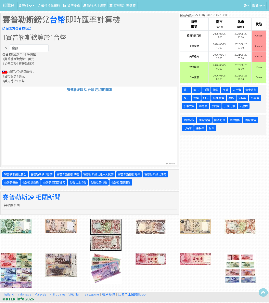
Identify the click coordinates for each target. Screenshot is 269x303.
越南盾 (203, 106)
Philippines (57, 294)
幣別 (25, 5)
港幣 (216, 90)
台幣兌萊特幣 (98, 182)
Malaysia (40, 294)
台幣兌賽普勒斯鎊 (18, 28)
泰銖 (231, 98)
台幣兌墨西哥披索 (54, 182)
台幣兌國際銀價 (121, 182)
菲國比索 (229, 106)
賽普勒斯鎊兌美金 (15, 174)
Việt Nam (75, 294)
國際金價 (189, 120)
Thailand (8, 294)
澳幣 (196, 98)
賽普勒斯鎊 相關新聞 (31, 197)
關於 (255, 5)
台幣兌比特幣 (78, 182)
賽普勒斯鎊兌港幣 (68, 174)
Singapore (92, 294)
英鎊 (225, 90)
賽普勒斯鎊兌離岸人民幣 (98, 174)
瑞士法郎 (250, 90)
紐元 (206, 98)
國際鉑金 (235, 120)
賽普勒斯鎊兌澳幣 (155, 174)
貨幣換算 (73, 5)
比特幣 (188, 128)
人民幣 (237, 90)
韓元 (186, 98)
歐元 (196, 90)
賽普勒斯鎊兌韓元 (129, 174)
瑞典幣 (242, 98)
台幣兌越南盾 (30, 182)
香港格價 (108, 294)
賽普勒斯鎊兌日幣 (42, 174)
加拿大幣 (189, 106)
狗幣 (211, 128)
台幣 (57, 19)
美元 (186, 90)
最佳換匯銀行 (50, 5)
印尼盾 (243, 106)
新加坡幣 (218, 98)
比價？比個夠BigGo (132, 294)
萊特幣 (200, 128)
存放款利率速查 (124, 5)
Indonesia (24, 294)
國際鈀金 (219, 120)
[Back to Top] (263, 292)
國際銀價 (250, 120)
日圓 (206, 90)
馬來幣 (255, 98)
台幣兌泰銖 (11, 182)
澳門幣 (215, 106)
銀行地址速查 (96, 5)
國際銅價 (204, 120)
